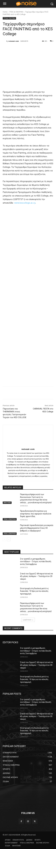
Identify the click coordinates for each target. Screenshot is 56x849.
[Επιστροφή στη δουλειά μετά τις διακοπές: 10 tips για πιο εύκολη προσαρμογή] (10, 592)
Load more (27, 620)
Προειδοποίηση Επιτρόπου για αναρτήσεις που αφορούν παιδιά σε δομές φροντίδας (35, 513)
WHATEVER (7, 503)
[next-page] (8, 539)
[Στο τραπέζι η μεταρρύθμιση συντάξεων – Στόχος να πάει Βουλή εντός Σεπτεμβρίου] (10, 563)
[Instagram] (28, 821)
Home (5, 12)
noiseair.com (13, 41)
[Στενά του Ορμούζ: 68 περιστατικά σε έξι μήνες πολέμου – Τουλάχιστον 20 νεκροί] (10, 577)
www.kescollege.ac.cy (24, 202)
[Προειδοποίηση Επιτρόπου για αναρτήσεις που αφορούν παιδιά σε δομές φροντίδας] (10, 515)
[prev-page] (4, 539)
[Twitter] (20, 48)
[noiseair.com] (4, 41)
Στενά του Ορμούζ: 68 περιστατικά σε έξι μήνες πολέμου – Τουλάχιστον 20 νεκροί (36, 576)
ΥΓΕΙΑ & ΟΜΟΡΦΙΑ (16, 12)
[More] (39, 48)
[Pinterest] (26, 48)
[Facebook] (14, 48)
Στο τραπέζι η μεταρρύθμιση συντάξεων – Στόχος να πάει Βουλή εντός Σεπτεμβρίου (35, 561)
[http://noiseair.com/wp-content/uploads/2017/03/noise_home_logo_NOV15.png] (28, 3)
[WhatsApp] (32, 48)
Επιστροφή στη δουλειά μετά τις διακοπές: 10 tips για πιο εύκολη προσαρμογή (34, 591)
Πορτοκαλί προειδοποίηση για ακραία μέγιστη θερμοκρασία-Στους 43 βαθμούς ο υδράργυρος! (36, 528)
